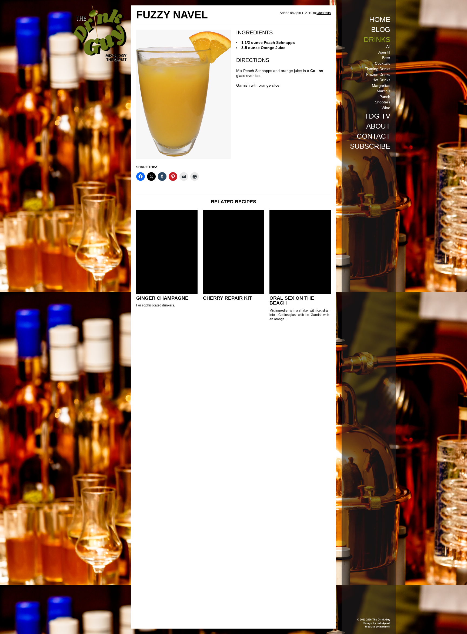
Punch (384, 96)
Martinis (383, 91)
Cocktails (382, 63)
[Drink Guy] (99, 8)
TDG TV (377, 116)
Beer (386, 57)
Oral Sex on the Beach (291, 300)
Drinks (377, 39)
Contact (373, 136)
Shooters (382, 102)
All (388, 46)
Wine (386, 108)
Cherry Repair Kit (227, 298)
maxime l (384, 626)
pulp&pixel (383, 623)
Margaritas (381, 85)
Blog (380, 29)
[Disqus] (233, 405)
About (378, 126)
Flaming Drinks (377, 69)
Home (379, 19)
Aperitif (384, 52)
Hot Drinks (381, 80)
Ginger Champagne (162, 298)
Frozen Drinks (378, 74)
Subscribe (370, 146)
